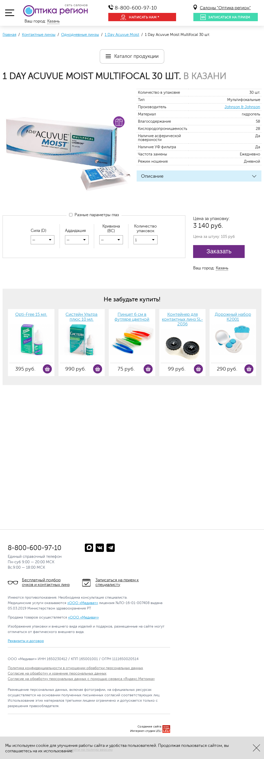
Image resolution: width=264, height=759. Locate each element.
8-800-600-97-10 (136, 8)
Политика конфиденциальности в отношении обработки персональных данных (75, 668)
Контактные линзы (38, 35)
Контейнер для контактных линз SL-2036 (182, 319)
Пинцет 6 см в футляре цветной (131, 317)
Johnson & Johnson (242, 107)
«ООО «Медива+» (82, 603)
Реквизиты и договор (26, 641)
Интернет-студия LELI (145, 731)
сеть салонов (76, 5)
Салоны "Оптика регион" (225, 7)
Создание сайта (149, 727)
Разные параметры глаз (95, 215)
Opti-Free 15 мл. (31, 314)
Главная (9, 35)
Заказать (219, 251)
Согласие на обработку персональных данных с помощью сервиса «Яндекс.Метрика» (81, 679)
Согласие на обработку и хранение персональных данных (57, 673)
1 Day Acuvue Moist (122, 35)
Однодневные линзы (80, 35)
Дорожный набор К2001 (233, 317)
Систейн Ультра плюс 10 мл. (81, 317)
